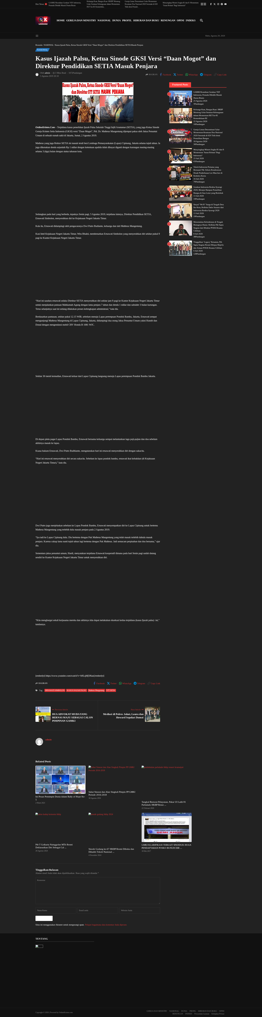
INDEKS (190, 20)
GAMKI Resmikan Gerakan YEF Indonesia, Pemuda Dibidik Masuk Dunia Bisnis (207, 95)
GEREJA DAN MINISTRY (81, 20)
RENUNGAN (168, 20)
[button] (202, 4)
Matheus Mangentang (96, 690)
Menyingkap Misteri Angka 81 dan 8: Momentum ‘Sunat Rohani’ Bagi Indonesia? (208, 152)
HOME (61, 20)
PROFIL (127, 20)
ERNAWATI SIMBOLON (55, 690)
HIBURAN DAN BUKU (146, 20)
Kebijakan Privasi (218, 1014)
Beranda (38, 45)
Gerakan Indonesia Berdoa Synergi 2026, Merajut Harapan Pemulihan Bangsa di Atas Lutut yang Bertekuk (208, 190)
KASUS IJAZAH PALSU (76, 690)
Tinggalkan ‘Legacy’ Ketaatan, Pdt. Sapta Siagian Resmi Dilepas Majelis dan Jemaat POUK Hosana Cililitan (208, 245)
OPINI (180, 20)
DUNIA (116, 20)
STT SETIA (110, 690)
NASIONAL (104, 20)
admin (47, 73)
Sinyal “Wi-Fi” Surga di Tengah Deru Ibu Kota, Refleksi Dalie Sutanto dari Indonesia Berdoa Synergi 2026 (208, 207)
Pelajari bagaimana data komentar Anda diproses (106, 925)
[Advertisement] (97, 183)
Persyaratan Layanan (201, 1014)
